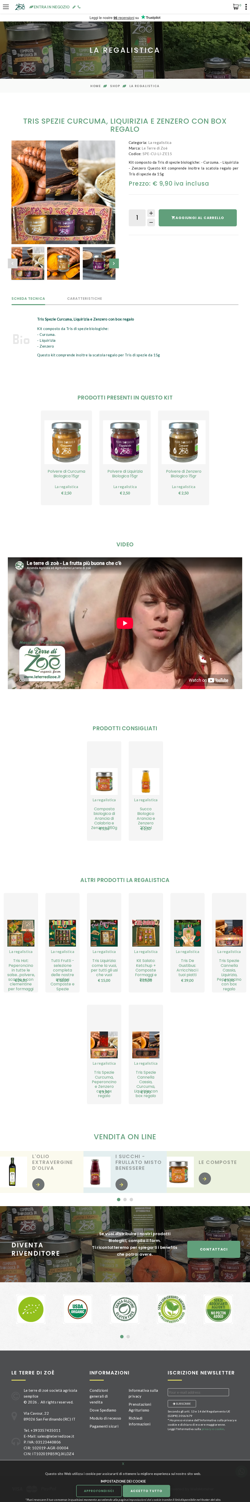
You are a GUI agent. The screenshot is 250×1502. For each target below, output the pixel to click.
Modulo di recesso (105, 1418)
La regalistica (144, 86)
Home (95, 86)
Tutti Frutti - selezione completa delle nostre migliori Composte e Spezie (62, 974)
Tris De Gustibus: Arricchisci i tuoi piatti (187, 968)
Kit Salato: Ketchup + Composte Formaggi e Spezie (146, 970)
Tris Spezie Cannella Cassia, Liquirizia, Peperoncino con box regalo (229, 974)
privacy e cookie (213, 1429)
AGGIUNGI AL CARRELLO (200, 217)
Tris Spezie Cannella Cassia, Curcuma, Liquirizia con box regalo (146, 1084)
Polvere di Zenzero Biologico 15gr (183, 474)
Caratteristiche (84, 299)
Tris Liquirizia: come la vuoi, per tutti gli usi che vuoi (104, 968)
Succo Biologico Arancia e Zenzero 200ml (146, 818)
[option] (63, 192)
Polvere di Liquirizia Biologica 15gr (125, 474)
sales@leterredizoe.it (55, 1436)
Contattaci (214, 1249)
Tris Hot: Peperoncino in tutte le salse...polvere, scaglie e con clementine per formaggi (21, 974)
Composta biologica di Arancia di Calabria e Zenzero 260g (104, 818)
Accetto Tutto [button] (147, 1491)
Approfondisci (99, 1491)
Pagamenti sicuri (104, 1426)
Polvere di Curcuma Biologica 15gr (66, 474)
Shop (115, 86)
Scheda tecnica (28, 299)
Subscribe (183, 1403)
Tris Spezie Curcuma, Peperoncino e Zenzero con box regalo (104, 1084)
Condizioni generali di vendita (99, 1396)
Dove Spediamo (103, 1410)
